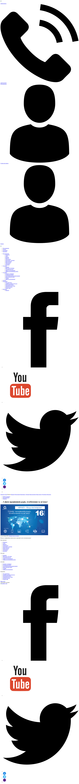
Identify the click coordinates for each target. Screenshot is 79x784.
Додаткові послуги (9, 269)
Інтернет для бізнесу (9, 273)
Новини (7, 257)
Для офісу (5, 272)
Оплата (4, 280)
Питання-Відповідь (9, 284)
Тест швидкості (8, 282)
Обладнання (8, 259)
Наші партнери (8, 261)
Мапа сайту (2, 581)
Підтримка (5, 281)
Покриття (7, 254)
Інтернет (7, 267)
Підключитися (3, 84)
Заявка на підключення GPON (11, 271)
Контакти (7, 264)
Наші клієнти (8, 262)
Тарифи (7, 278)
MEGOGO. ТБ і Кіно (9, 268)
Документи (7, 263)
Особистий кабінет (4, 163)
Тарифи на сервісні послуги (11, 283)
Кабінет (2, 243)
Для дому (5, 265)
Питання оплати (8, 287)
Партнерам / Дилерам (10, 260)
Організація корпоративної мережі (12, 275)
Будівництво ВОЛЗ (9, 274)
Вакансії (7, 258)
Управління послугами (10, 285)
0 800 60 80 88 (3, 82)
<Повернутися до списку (14, 535)
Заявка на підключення (10, 270)
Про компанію (6, 253)
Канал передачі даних (10, 277)
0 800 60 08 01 (3, 3)
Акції (6, 255)
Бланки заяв (7, 288)
